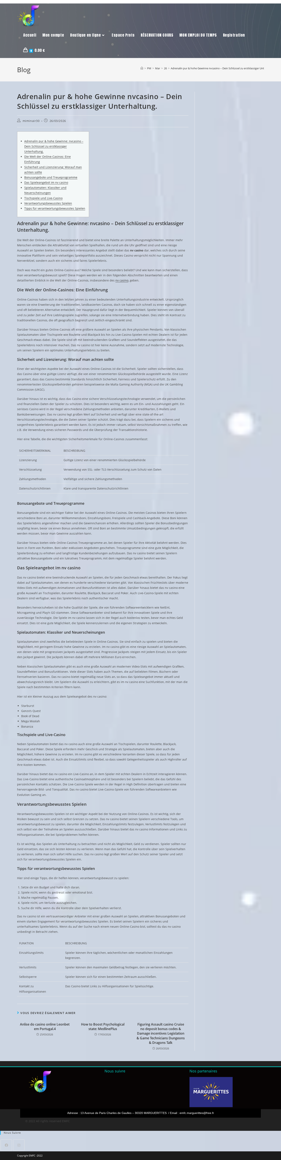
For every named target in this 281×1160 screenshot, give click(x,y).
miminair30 (31, 121)
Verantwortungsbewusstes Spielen (48, 203)
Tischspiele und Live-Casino (43, 198)
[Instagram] (18, 1145)
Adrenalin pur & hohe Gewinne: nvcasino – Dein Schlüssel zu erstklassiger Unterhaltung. (53, 146)
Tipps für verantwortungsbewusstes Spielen (54, 208)
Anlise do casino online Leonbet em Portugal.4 (45, 1026)
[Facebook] (6, 1145)
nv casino (121, 280)
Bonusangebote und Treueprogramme (50, 177)
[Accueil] (141, 68)
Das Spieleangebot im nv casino (46, 182)
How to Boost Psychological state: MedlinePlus (102, 1026)
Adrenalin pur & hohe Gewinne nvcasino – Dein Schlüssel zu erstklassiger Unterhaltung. (224, 68)
